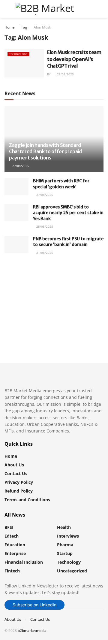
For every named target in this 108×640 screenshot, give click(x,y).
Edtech (11, 536)
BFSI (9, 527)
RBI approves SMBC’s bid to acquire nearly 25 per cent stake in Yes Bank (68, 212)
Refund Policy (18, 491)
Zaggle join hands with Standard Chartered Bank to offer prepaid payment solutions (45, 151)
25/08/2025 (44, 226)
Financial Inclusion (23, 562)
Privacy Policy (18, 482)
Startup (65, 553)
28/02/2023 (65, 74)
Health (64, 527)
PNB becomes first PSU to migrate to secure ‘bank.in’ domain (68, 241)
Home (9, 27)
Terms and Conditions (27, 499)
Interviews (68, 536)
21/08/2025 (44, 252)
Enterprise (15, 553)
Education (14, 544)
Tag (24, 27)
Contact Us (15, 473)
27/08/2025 (20, 166)
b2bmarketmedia (32, 630)
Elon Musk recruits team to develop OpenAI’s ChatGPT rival (74, 59)
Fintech (12, 571)
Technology (18, 54)
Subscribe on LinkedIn (34, 604)
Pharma (65, 544)
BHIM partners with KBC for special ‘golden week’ (61, 184)
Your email (26, 296)
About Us (14, 465)
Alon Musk (42, 27)
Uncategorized (72, 571)
